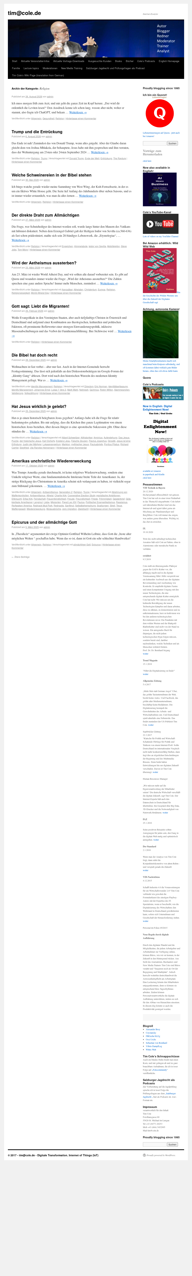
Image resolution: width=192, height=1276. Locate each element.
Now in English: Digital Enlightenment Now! (157, 407)
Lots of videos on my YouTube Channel (160, 236)
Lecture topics (31, 68)
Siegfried (24, 447)
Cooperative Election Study (81, 495)
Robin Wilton (106, 389)
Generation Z (65, 492)
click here (147, 160)
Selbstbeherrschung (85, 505)
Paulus (81, 502)
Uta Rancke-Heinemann (42, 447)
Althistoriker (86, 437)
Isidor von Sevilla (97, 246)
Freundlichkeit (83, 498)
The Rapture (119, 158)
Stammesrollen (122, 389)
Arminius (98, 437)
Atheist (49, 495)
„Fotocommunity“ (160, 1069)
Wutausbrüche (53, 508)
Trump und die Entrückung (37, 131)
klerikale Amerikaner (22, 502)
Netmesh (83, 389)
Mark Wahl (72, 389)
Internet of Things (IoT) (83, 1155)
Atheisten (78, 289)
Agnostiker (67, 289)
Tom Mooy (23, 249)
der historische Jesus (30, 440)
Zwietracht (83, 508)
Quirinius (94, 389)
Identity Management (41, 386)
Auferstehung (110, 437)
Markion (66, 444)
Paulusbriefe (96, 444)
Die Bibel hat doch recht (34, 355)
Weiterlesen (78, 112)
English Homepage (169, 61)
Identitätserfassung (118, 386)
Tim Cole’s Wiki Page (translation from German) (38, 75)
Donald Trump (76, 158)
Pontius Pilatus (111, 444)
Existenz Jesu (63, 440)
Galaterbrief (119, 498)
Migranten (56, 502)
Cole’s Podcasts (146, 61)
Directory (88, 386)
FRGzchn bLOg (153, 1035)
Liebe (47, 502)
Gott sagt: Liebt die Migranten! (40, 306)
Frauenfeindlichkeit (56, 498)
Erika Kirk (28, 498)
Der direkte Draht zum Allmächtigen (45, 215)
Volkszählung (31, 393)
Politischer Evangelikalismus (100, 502)
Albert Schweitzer (71, 437)
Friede (94, 498)
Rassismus (121, 502)
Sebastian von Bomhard (156, 1042)
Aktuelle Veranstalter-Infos (35, 61)
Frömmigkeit (105, 498)
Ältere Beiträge (21, 556)
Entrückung (106, 158)
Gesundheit (48, 118)
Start (14, 61)
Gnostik (112, 440)
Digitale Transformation (52, 1155)
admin (50, 96)
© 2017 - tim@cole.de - (22, 1155)
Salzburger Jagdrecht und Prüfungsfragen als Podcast (115, 68)
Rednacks (59, 505)
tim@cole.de (24, 13)
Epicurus (96, 544)
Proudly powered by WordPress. (161, 1155)
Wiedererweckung (36, 508)
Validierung (17, 393)
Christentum (90, 289)
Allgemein (36, 118)
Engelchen (67, 246)
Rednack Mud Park (42, 505)
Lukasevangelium (52, 444)
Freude (71, 498)
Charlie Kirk (61, 495)
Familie (16, 68)
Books (118, 61)
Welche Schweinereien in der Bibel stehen (52, 175)
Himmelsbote (81, 246)
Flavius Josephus (98, 440)
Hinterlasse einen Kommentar (81, 118)
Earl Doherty (48, 440)
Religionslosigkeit (21, 292)
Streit (112, 505)
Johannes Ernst (42, 389)
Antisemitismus (50, 492)
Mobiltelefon (113, 246)
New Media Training (71, 68)
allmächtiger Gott (82, 544)
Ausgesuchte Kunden (99, 61)
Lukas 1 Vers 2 (58, 389)
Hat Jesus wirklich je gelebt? (39, 406)
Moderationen (50, 68)
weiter (145, 653)
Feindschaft (40, 498)
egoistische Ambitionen (108, 495)
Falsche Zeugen (79, 440)
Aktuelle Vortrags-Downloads (68, 61)
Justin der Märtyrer (32, 444)
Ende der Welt (92, 158)
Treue (119, 505)
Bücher (130, 61)
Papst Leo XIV (69, 502)
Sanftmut (69, 505)
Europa (101, 289)
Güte (128, 498)
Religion (60, 118)
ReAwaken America (22, 505)
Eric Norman (100, 386)
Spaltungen (103, 505)
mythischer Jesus (80, 444)
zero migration (69, 508)
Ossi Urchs (151, 1039)
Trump (44, 158)
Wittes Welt (151, 1049)
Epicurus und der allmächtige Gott (44, 522)
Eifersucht (17, 498)
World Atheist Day (40, 292)
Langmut (38, 502)
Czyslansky (151, 1032)
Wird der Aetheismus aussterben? (44, 263)
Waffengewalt (19, 508)
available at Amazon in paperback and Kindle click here (153, 474)
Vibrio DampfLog (154, 1046)
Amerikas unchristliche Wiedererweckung (51, 461)
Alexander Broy (153, 1029)
